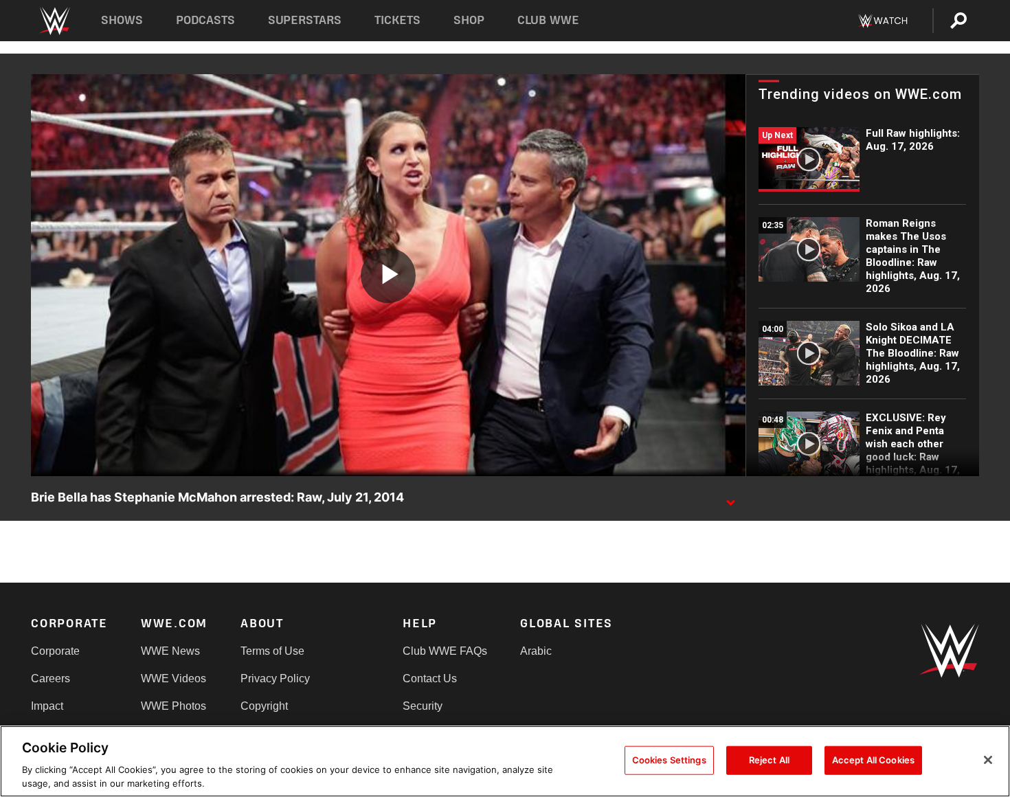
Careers (50, 678)
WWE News (170, 651)
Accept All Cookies (873, 759)
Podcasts (205, 20)
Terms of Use (272, 651)
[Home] (54, 21)
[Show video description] (730, 498)
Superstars (305, 20)
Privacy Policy (275, 678)
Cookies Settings (669, 759)
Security (422, 706)
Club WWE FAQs (445, 651)
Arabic (536, 651)
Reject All (769, 759)
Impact (47, 706)
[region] (505, 761)
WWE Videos (173, 678)
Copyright (264, 706)
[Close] (988, 760)
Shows (122, 20)
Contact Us (430, 678)
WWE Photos (173, 706)
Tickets (397, 20)
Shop (468, 20)
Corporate (55, 651)
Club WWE (548, 20)
